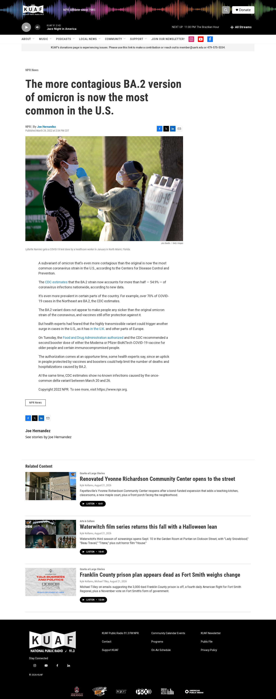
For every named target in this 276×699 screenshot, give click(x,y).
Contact (106, 641)
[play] (26, 27)
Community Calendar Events (168, 633)
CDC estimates (56, 282)
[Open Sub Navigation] (33, 39)
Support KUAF (110, 650)
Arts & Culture (87, 521)
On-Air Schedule (161, 650)
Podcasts (63, 39)
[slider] (43, 27)
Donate (245, 10)
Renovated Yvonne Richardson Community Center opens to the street (157, 479)
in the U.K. (97, 329)
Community (113, 39)
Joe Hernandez (46, 127)
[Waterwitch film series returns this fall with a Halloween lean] (50, 534)
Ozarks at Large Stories (92, 473)
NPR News (31, 70)
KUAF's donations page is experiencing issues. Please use (87, 47)
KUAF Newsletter (211, 633)
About (26, 39)
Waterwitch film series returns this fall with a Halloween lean (148, 526)
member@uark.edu (191, 47)
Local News (88, 39)
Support (136, 39)
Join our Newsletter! (168, 39)
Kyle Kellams (86, 485)
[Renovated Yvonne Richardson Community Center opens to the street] (50, 486)
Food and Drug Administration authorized (93, 338)
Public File (207, 641)
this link (127, 47)
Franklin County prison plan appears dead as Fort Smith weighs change (160, 574)
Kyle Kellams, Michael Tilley (94, 581)
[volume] (37, 27)
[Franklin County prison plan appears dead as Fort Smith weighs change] (50, 582)
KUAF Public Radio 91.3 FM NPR (120, 633)
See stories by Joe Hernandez (48, 437)
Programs (157, 641)
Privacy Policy (209, 650)
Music (43, 39)
